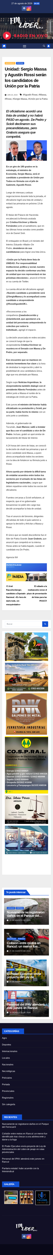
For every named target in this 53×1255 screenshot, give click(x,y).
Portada (20, 63)
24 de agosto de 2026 (20, 1012)
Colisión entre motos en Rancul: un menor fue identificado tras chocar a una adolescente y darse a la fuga (24, 1136)
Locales (11, 908)
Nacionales (10, 63)
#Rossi (8, 99)
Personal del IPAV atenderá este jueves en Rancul (25, 1006)
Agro (4, 1038)
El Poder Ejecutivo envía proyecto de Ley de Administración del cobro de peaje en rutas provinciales (24, 1149)
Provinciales (21, 969)
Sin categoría (8, 1104)
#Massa (42, 95)
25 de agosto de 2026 (20, 920)
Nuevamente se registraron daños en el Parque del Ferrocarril (25, 915)
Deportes (6, 1045)
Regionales (7, 1098)
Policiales (12, 939)
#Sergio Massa (20, 99)
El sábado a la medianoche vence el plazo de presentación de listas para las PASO (37, 593)
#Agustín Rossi (30, 95)
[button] (44, 46)
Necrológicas (8, 1071)
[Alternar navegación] (25, 46)
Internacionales (9, 1051)
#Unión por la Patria (38, 99)
